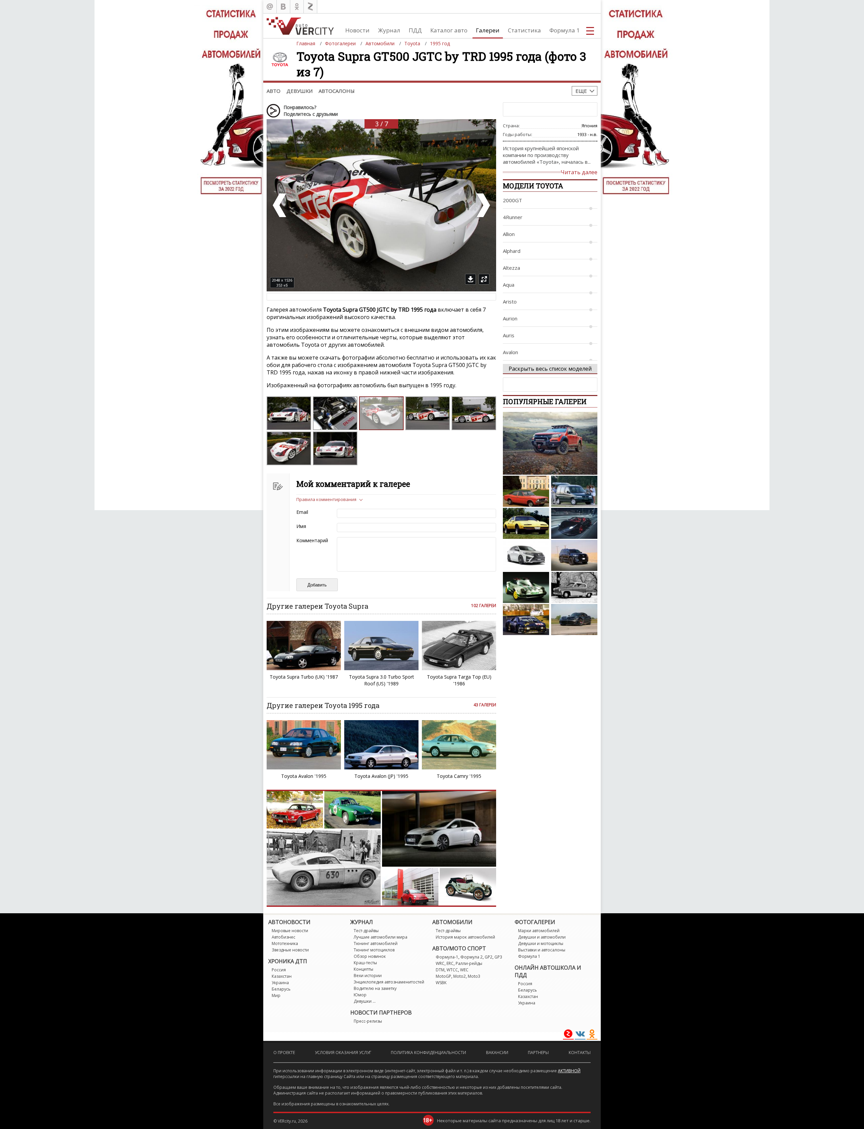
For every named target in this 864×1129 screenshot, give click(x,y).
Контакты (580, 1052)
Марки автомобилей (539, 931)
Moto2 (459, 976)
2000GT (512, 200)
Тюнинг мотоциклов (374, 950)
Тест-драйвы (366, 931)
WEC (464, 970)
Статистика (524, 30)
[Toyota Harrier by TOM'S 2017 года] (526, 555)
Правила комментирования (326, 499)
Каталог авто (448, 30)
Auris (508, 335)
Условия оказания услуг (343, 1052)
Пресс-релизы (368, 1021)
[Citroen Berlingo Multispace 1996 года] (574, 491)
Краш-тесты (365, 963)
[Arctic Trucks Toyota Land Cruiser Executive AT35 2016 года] (574, 555)
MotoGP (443, 976)
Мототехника (285, 943)
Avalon (510, 352)
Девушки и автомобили (542, 937)
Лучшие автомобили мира (380, 937)
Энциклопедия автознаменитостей (389, 982)
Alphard (511, 250)
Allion (509, 234)
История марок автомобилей (465, 937)
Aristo (510, 301)
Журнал (389, 30)
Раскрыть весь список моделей (550, 368)
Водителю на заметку (375, 988)
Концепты (363, 969)
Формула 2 (471, 957)
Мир (276, 995)
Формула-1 (447, 957)
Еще (581, 90)
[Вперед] (482, 205)
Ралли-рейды (469, 963)
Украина (280, 983)
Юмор (360, 995)
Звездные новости (290, 950)
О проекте (284, 1052)
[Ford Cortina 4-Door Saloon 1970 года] (526, 491)
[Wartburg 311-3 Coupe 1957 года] (574, 587)
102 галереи (483, 605)
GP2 (488, 957)
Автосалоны (337, 90)
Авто (273, 90)
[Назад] (280, 205)
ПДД (415, 30)
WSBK (441, 983)
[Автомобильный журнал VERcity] (300, 26)
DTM (440, 970)
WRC (440, 963)
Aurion (510, 318)
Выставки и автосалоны (541, 950)
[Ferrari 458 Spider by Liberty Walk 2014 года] (574, 523)
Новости (357, 30)
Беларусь (281, 989)
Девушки (300, 90)
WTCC (452, 970)
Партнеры (538, 1052)
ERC (450, 963)
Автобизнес (283, 937)
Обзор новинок (370, 956)
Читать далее (579, 172)
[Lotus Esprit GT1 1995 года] (526, 619)
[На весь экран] (484, 279)
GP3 (498, 957)
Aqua (508, 284)
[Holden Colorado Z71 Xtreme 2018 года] (550, 443)
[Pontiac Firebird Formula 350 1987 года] (526, 523)
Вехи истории (368, 975)
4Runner (512, 217)
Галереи (488, 30)
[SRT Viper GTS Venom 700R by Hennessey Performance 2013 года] (574, 619)
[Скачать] (470, 279)
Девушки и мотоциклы (540, 943)
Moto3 (474, 976)
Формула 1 (564, 30)
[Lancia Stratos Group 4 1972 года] (526, 587)
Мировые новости (290, 931)
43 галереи (485, 705)
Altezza (511, 267)
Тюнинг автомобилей (376, 943)
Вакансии (497, 1052)
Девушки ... (365, 1001)
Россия (279, 970)
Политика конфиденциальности (428, 1052)
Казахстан (282, 976)
